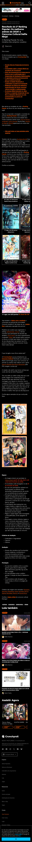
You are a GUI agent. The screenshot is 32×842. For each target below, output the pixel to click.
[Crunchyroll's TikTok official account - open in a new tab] (18, 749)
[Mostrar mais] (3, 3)
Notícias (11, 16)
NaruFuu (15, 593)
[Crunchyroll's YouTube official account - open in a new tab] (3, 749)
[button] (9, 754)
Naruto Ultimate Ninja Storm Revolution (13, 364)
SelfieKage (11, 591)
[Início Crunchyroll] (10, 737)
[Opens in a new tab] (16, 10)
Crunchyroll (5, 16)
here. (19, 835)
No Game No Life (22, 139)
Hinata (16, 591)
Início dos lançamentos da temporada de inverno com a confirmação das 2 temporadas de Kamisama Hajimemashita (17, 74)
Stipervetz (8, 46)
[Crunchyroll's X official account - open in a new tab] (14, 749)
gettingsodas (10, 331)
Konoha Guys (23, 593)
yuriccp (17, 331)
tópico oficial (9, 480)
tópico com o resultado (18, 320)
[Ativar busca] (30, 3)
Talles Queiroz (9, 636)
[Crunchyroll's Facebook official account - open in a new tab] (6, 749)
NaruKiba (21, 591)
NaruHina (4, 591)
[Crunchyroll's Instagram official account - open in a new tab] (10, 749)
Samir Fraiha (8, 693)
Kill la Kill (10, 123)
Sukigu (11, 337)
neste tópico (11, 335)
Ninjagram (26, 589)
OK (16, 839)
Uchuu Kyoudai (13, 121)
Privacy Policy (18, 834)
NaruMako (9, 593)
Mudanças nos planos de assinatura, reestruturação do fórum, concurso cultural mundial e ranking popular (16, 87)
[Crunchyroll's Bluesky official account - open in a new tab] (21, 749)
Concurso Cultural (7, 358)
